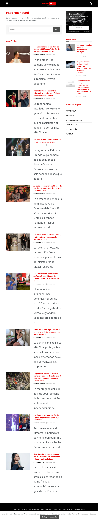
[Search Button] (56, 29)
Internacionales (74, 120)
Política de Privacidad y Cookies (84, 514)
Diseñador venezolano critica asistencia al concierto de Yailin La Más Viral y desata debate (46, 93)
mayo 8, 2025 (51, 54)
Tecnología (71, 129)
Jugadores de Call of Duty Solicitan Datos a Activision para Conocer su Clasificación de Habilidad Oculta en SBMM (84, 87)
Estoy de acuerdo (49, 517)
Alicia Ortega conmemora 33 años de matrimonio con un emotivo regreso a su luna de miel (47, 188)
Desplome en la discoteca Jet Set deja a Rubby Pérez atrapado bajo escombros (46, 417)
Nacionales (71, 125)
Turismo (70, 134)
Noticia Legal (67, 509)
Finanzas (70, 115)
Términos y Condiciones (53, 509)
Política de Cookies (19, 509)
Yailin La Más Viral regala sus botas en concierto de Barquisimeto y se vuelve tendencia (46, 332)
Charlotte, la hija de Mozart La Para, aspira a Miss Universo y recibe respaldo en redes (47, 237)
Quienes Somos (79, 509)
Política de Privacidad (35, 509)
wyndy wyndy (40, 54)
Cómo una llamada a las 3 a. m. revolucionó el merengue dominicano (84, 49)
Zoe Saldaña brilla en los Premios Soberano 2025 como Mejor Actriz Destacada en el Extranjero (46, 49)
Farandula (71, 111)
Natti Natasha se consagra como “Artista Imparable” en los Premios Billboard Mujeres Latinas (46, 456)
